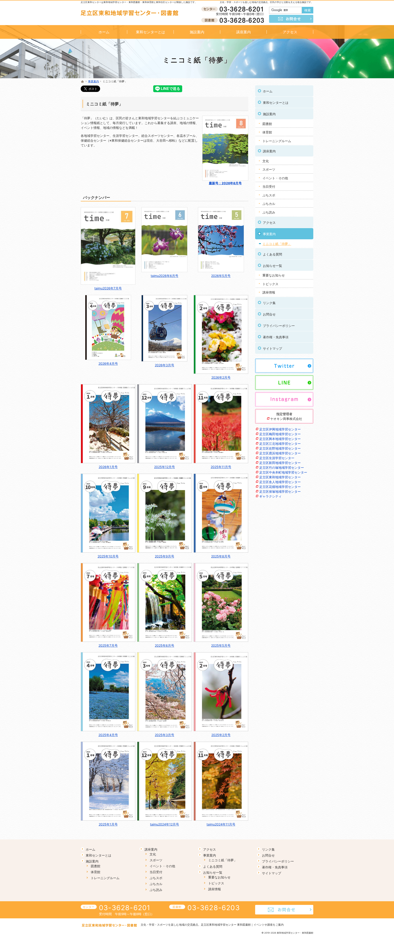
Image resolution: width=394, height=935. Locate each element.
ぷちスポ (268, 195)
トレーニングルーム (276, 141)
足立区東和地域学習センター (280, 477)
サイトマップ (272, 348)
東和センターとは (275, 102)
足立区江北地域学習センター (280, 443)
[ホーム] (82, 82)
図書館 (267, 124)
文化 (265, 161)
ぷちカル (268, 204)
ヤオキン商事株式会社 (286, 419)
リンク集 (269, 303)
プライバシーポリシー (279, 326)
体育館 (267, 132)
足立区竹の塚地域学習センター (281, 467)
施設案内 (269, 114)
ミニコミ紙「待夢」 (104, 104)
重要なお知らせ (273, 275)
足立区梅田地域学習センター (280, 434)
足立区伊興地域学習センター (280, 429)
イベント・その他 (275, 178)
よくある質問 (272, 254)
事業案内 (269, 234)
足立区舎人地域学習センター (280, 482)
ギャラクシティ (270, 496)
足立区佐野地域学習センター (280, 448)
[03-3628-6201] (234, 9)
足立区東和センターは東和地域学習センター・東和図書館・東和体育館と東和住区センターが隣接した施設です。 (139, 2)
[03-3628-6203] (234, 20)
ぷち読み (268, 212)
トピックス (270, 284)
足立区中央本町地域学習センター (283, 472)
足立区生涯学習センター (276, 458)
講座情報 (268, 292)
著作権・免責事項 (275, 337)
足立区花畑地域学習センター (280, 487)
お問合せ (269, 314)
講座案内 (269, 151)
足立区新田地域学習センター (280, 463)
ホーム (267, 91)
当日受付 (268, 186)
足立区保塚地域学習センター (280, 491)
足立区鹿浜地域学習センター (280, 453)
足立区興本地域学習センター (280, 439)
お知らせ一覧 (272, 266)
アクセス (269, 222)
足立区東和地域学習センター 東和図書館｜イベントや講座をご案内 (242, 924)
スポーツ (268, 169)
